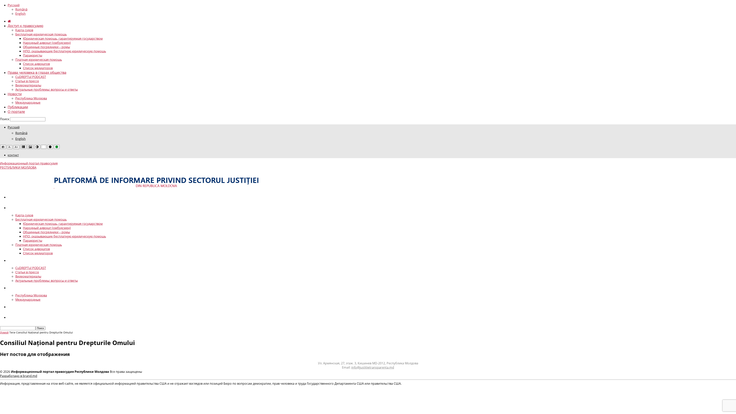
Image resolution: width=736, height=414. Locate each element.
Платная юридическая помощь (38, 60)
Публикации (18, 107)
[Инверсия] (37, 147)
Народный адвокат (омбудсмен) (47, 43)
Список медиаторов (38, 68)
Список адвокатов (36, 64)
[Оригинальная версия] (3, 147)
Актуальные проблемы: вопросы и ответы (46, 89)
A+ (16, 147)
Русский (14, 5)
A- (9, 147)
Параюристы (32, 55)
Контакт (13, 155)
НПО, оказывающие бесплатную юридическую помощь (64, 51)
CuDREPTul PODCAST (30, 77)
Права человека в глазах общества (37, 72)
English (20, 14)
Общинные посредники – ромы (46, 47)
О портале (16, 111)
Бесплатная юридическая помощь (41, 34)
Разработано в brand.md (18, 376)
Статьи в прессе (27, 81)
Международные (27, 102)
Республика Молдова (31, 98)
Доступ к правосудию (25, 25)
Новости (15, 94)
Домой (4, 332)
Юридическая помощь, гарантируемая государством (63, 38)
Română (21, 9)
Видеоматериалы (28, 85)
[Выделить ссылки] (23, 147)
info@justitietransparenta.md (372, 367)
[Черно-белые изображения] (30, 147)
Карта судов (24, 30)
